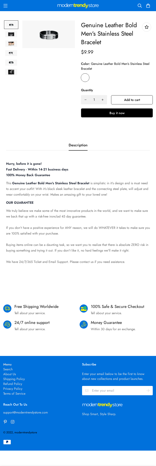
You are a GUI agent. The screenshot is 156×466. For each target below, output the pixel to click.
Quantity (87, 90)
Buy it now (117, 113)
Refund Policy (12, 383)
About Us (9, 374)
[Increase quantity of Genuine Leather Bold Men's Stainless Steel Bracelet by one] (102, 99)
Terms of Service (14, 393)
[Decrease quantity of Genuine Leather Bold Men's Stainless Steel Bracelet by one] (85, 99)
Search (8, 369)
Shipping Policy (14, 379)
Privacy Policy (12, 388)
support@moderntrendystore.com (25, 412)
